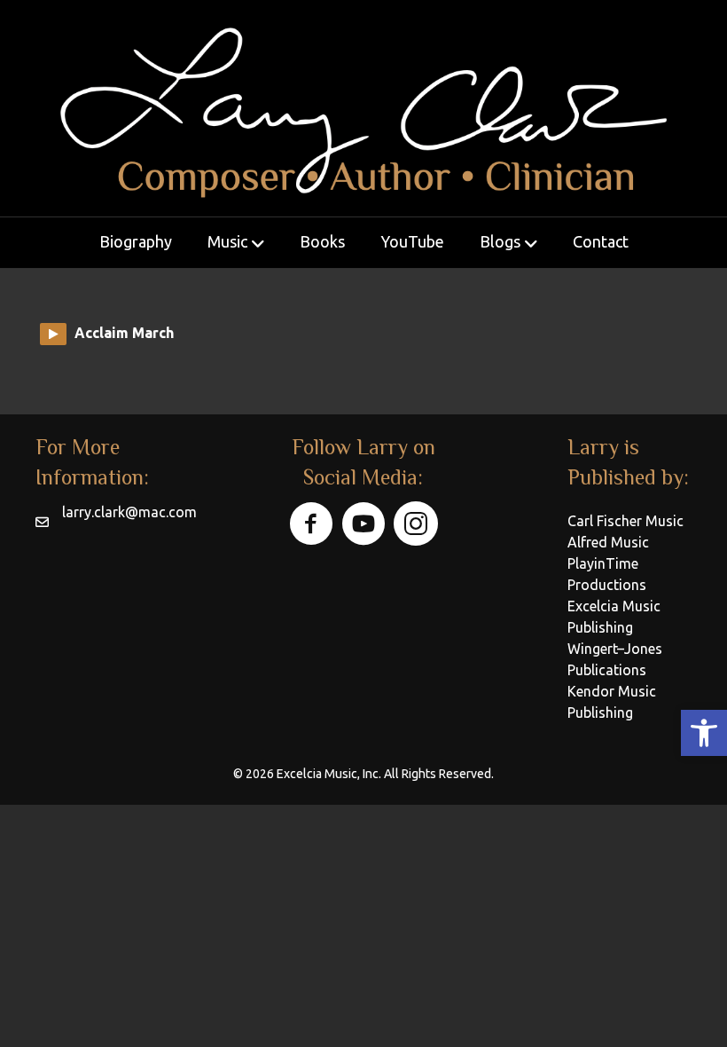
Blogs (500, 241)
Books (322, 241)
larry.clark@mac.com (129, 512)
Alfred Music (608, 542)
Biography (135, 241)
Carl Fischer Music (625, 521)
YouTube (412, 241)
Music (227, 241)
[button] (704, 733)
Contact (601, 241)
